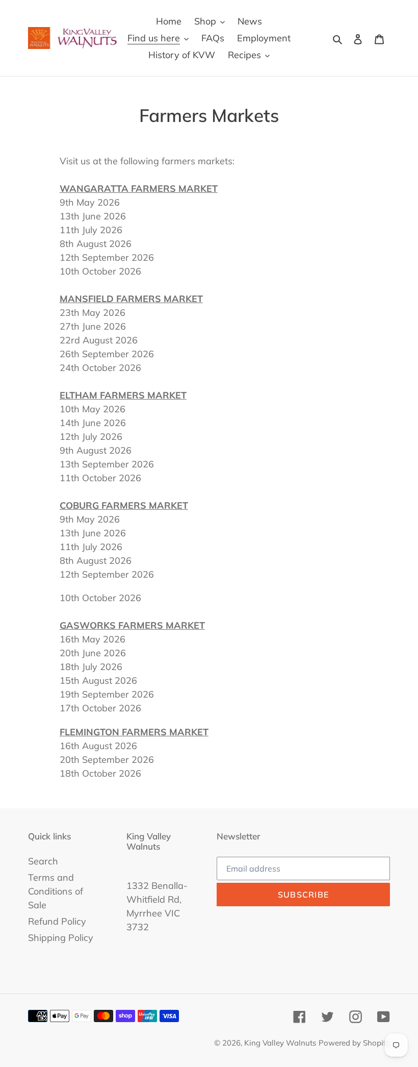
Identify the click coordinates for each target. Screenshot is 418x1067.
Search (43, 861)
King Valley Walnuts (280, 1043)
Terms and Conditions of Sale (55, 891)
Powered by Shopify (354, 1043)
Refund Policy (57, 921)
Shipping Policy (60, 938)
